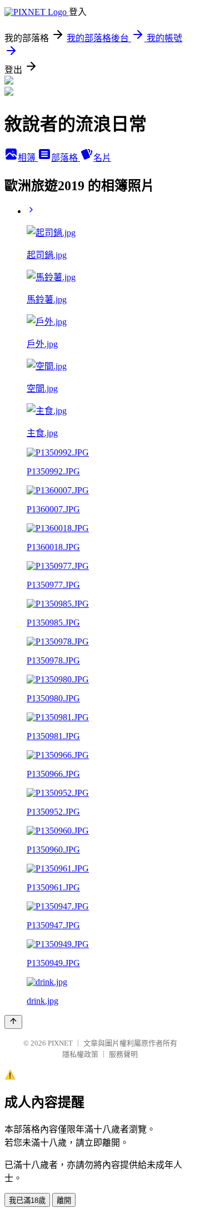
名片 (102, 157)
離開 (64, 1200)
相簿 (28, 157)
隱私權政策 (80, 1054)
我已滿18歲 (27, 1200)
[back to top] (13, 1022)
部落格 (65, 157)
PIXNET (60, 1043)
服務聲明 (123, 1054)
